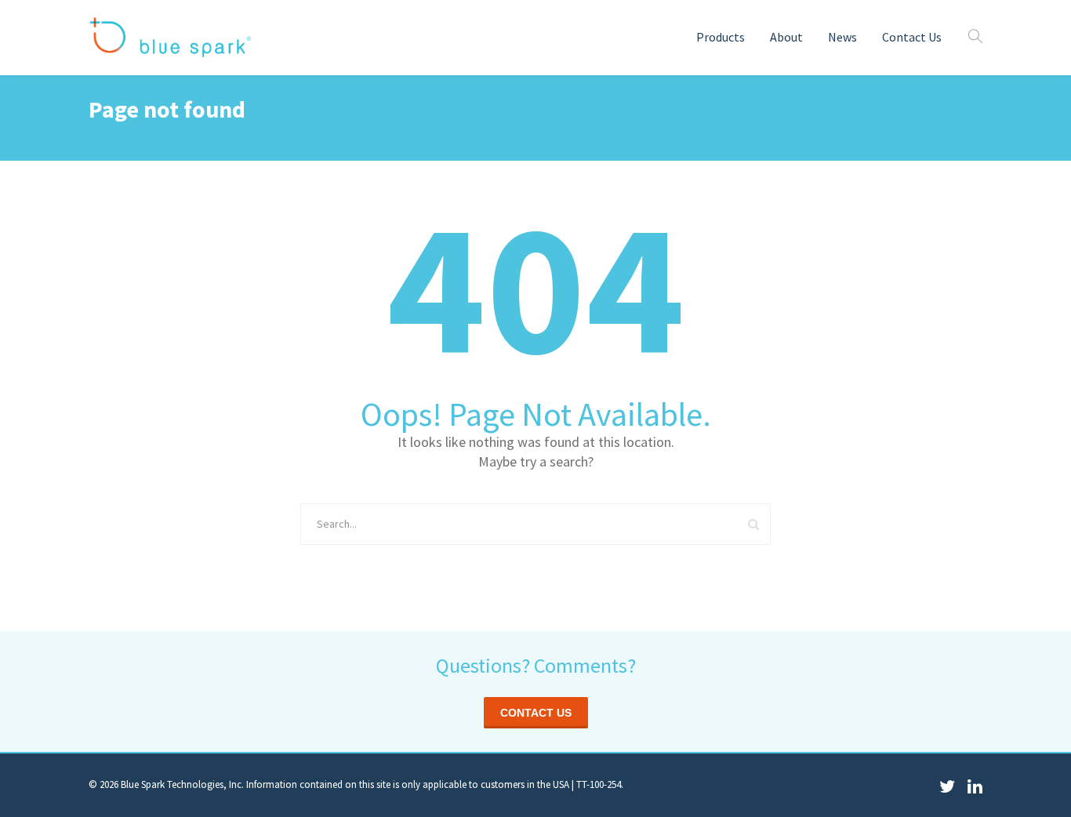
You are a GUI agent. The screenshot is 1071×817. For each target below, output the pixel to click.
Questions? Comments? (536, 665)
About (786, 37)
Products (720, 37)
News (842, 37)
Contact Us (912, 37)
